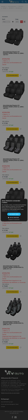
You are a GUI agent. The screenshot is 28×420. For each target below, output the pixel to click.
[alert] (14, 210)
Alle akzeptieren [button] (14, 214)
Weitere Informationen (13, 211)
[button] (14, 217)
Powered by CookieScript (14, 219)
